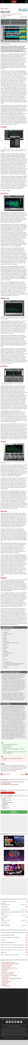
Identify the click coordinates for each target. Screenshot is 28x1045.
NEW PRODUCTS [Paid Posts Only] (9, 968)
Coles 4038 (3, 940)
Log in (2, 1)
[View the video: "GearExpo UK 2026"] (14, 855)
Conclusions (4, 578)
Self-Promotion (5, 982)
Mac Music (4, 971)
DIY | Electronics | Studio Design (9, 975)
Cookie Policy (13, 1019)
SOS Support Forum (6, 985)
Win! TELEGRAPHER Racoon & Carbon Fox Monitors (12, 782)
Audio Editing (4, 366)
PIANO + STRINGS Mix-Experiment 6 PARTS (10, 954)
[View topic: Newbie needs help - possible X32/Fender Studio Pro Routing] (26, 912)
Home (2, 8)
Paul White (4, 17)
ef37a (2, 918)
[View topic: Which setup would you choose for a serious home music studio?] (26, 950)
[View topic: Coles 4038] (26, 940)
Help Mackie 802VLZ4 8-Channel (7, 935)
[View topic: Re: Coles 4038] (26, 906)
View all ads (3, 792)
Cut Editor (3, 441)
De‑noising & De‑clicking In (11, 672)
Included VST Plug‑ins (7, 627)
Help (19, 1019)
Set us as (23, 8)
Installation (3, 127)
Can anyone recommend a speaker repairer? (10, 937)
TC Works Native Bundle (6, 797)
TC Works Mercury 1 (6, 807)
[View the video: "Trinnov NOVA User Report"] (14, 869)
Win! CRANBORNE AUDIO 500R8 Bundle (9, 784)
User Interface (4, 193)
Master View (4, 511)
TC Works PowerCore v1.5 (7, 800)
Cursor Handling (6, 704)
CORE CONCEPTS (5, 805)
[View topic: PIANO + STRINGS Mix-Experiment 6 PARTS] (26, 954)
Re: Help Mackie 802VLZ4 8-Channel (8, 901)
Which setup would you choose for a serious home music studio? (13, 949)
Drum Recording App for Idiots (7, 942)
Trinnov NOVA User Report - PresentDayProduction (14, 876)
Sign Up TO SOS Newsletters (14, 812)
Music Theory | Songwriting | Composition (11, 978)
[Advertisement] (14, 823)
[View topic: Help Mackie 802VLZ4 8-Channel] (26, 935)
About (3, 1019)
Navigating (5, 298)
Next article (22, 774)
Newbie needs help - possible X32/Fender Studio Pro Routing (13, 912)
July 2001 (25, 17)
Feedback (4, 984)
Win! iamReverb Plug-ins (6, 783)
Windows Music (5, 969)
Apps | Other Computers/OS (8, 972)
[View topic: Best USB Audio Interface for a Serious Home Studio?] (26, 947)
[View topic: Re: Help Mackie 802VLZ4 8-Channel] (26, 901)
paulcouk (2, 903)
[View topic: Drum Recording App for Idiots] (26, 942)
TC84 (2, 913)
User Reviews (5, 979)
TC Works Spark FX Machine (7, 802)
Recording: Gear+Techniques (5, 904)
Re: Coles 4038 (4, 906)
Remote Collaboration (7, 981)
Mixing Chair (3, 952)
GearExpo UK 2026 (14, 862)
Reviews (6, 8)
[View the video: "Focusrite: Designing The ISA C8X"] (14, 841)
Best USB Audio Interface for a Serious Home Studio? (12, 947)
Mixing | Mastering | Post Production (10, 963)
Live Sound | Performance (5, 915)
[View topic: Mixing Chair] (26, 952)
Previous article (6, 774)
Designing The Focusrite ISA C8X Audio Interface (14, 847)
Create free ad (11, 792)
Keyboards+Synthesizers (7, 965)
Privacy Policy (23, 1019)
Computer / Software (6, 15)
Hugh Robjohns (4, 908)
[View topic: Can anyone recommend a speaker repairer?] (26, 937)
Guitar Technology (6, 966)
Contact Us (8, 1019)
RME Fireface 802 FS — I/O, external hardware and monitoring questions (13, 945)
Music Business (5, 977)
